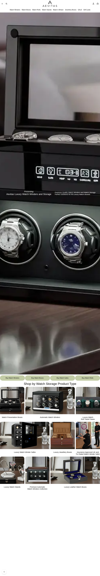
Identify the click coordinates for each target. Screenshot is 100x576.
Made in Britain (58, 10)
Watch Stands (47, 10)
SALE (80, 10)
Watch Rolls (36, 10)
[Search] (6, 4)
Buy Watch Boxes (37, 378)
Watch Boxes (26, 10)
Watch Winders (15, 10)
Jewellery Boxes (70, 10)
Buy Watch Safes (62, 378)
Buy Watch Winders (12, 378)
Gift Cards (86, 10)
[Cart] (98, 4)
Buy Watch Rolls (87, 378)
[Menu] (2, 3)
